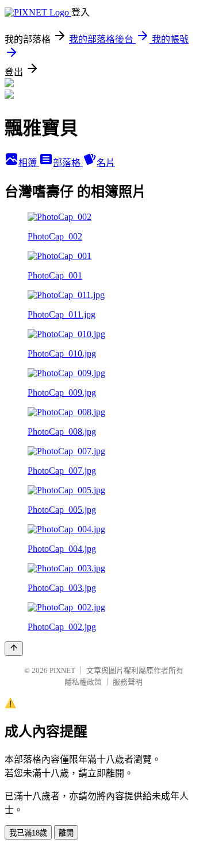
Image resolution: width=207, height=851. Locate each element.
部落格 (68, 163)
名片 (106, 163)
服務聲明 (128, 682)
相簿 (28, 163)
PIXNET (62, 670)
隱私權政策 (83, 682)
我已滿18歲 (28, 833)
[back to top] (14, 648)
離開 (66, 833)
